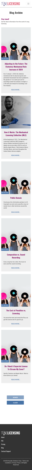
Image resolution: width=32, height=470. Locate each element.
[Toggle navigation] (28, 3)
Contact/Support (6, 451)
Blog (2, 448)
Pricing (3, 444)
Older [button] (15, 403)
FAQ (2, 441)
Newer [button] (15, 397)
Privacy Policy (16, 463)
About (3, 437)
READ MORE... (15, 90)
